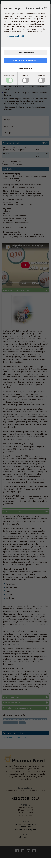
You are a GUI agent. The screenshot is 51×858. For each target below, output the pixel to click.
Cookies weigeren (25, 52)
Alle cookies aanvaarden (25, 60)
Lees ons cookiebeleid (14, 36)
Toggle (9, 80)
